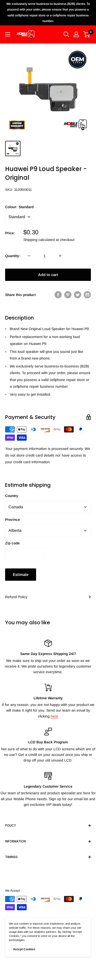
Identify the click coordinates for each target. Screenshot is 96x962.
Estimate (20, 574)
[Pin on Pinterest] (67, 294)
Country (11, 496)
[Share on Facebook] (58, 294)
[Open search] (66, 34)
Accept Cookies (24, 949)
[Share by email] (87, 294)
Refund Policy (16, 597)
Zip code (12, 543)
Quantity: (12, 256)
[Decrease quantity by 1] (29, 255)
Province (12, 519)
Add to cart (48, 274)
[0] (86, 34)
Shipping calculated (39, 240)
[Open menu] (7, 34)
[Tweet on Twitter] (77, 294)
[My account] (76, 34)
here (54, 716)
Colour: (19, 207)
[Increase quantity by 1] (60, 255)
